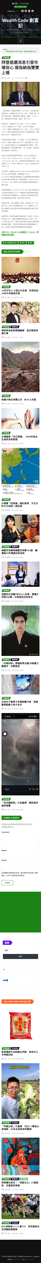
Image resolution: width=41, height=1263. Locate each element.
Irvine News (18, 1259)
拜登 (23, 243)
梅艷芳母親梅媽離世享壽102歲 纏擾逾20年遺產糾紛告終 (19, 551)
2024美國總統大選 (10, 243)
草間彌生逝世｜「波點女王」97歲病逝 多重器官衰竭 (19, 1184)
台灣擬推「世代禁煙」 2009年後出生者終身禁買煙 (19, 438)
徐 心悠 (7, 78)
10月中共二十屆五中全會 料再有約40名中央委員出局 (19, 291)
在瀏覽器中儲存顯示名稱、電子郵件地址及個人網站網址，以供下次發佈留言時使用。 (19, 874)
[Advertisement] (20, 912)
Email (4, 860)
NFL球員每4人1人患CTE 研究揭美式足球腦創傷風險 (20, 1227)
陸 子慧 (7, 297)
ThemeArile (29, 1259)
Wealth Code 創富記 (20, 23)
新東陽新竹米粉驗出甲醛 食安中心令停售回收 (19, 1053)
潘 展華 (7, 510)
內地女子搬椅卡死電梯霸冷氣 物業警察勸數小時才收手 (19, 703)
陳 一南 (7, 1059)
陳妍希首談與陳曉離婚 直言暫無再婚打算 (19, 331)
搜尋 (7, 942)
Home (5, 49)
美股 (31, 243)
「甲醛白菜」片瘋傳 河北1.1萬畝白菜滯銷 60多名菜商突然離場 (20, 1127)
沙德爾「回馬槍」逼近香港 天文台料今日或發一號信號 (19, 504)
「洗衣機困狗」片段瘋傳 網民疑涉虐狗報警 (19, 804)
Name (4, 850)
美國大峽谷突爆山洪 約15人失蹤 (18, 399)
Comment (5, 832)
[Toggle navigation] (20, 41)
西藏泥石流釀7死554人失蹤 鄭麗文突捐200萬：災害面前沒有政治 (20, 595)
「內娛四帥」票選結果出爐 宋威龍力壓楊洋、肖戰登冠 (20, 664)
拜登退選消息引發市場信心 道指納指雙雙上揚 (20, 51)
